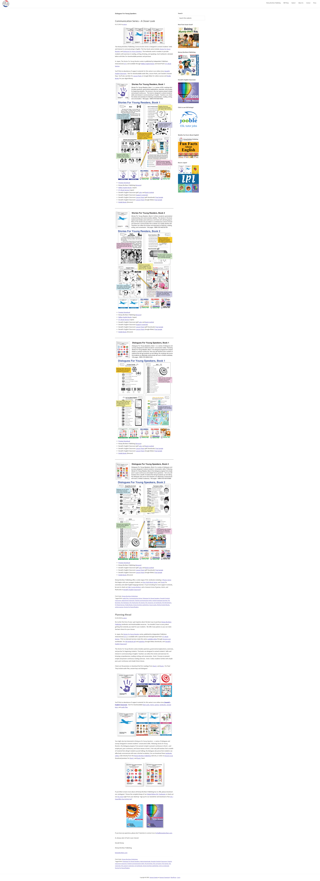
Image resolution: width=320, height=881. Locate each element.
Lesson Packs (137, 76)
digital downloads (145, 861)
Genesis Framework (165, 877)
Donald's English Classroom (159, 861)
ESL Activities (148, 863)
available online (152, 639)
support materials (141, 195)
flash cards (146, 705)
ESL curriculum (157, 863)
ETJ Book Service (123, 190)
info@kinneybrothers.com (164, 833)
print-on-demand (164, 866)
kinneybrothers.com (121, 853)
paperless (142, 641)
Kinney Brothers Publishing (130, 596)
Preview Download (124, 183)
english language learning (159, 600)
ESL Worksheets (166, 602)
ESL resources (149, 602)
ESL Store (120, 797)
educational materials (128, 600)
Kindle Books (122, 202)
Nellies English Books (147, 64)
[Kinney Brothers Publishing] (188, 56)
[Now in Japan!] (188, 166)
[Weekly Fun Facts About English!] (188, 138)
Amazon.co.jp (168, 756)
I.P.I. (125, 64)
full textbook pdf (130, 641)
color (140, 192)
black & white (149, 192)
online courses (119, 607)
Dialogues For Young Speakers (132, 51)
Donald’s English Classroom (131, 590)
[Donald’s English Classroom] (188, 83)
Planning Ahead (123, 614)
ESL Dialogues (125, 602)
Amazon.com (167, 639)
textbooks (163, 705)
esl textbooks (158, 602)
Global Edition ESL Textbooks (156, 794)
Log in (178, 877)
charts (152, 705)
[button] (144, 685)
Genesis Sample (154, 877)
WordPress (173, 877)
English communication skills (143, 600)
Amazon (138, 185)
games (157, 705)
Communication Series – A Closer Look (135, 21)
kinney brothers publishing (141, 605)
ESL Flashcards (134, 602)
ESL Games (141, 602)
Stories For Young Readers (131, 607)
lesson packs (152, 605)
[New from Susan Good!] (188, 28)
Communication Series (135, 598)
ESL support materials (127, 866)
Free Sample (159, 197)
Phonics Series (166, 580)
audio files (126, 598)
